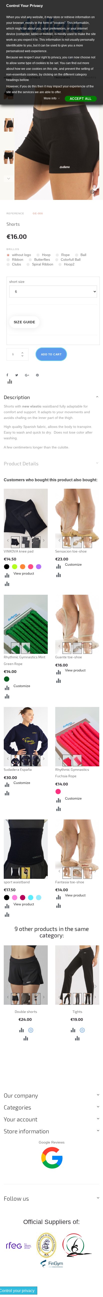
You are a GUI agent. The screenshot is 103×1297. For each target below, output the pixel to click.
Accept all (81, 99)
